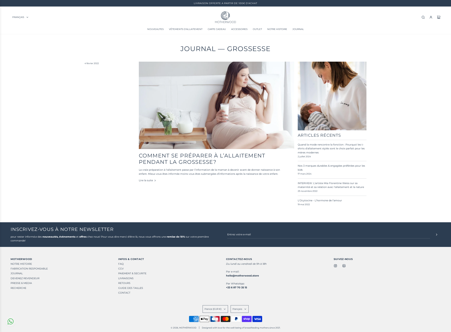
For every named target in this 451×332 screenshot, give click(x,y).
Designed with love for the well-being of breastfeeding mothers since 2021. (241, 327)
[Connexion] (431, 17)
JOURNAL (198, 49)
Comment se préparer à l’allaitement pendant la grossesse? (202, 158)
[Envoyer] (436, 234)
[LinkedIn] (344, 266)
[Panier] (439, 17)
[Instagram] (335, 266)
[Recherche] (423, 17)
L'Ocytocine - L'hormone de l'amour (320, 200)
